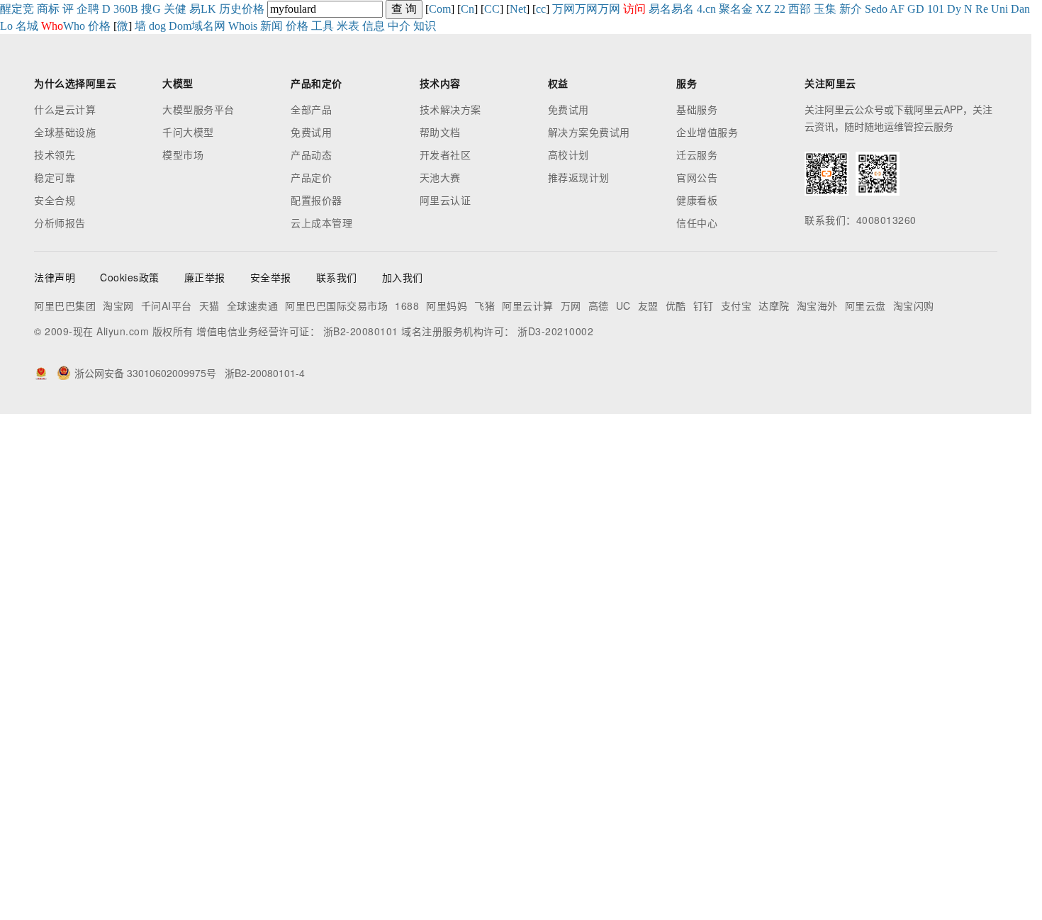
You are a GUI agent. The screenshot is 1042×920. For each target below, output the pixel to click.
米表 (348, 26)
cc (541, 9)
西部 (799, 9)
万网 (563, 9)
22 (779, 9)
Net (518, 9)
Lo (6, 26)
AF (897, 9)
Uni (999, 9)
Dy (954, 9)
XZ (763, 9)
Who (74, 26)
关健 (175, 9)
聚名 (730, 9)
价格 (253, 9)
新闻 (271, 26)
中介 (399, 26)
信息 (373, 26)
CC (492, 9)
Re (981, 9)
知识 (424, 26)
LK (208, 9)
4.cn (706, 9)
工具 (322, 26)
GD (915, 9)
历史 (230, 9)
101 (935, 9)
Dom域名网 (197, 26)
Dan (1020, 9)
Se (870, 9)
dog (157, 26)
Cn (467, 9)
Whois (242, 26)
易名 (660, 9)
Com (440, 9)
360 (121, 9)
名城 (27, 26)
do (881, 9)
